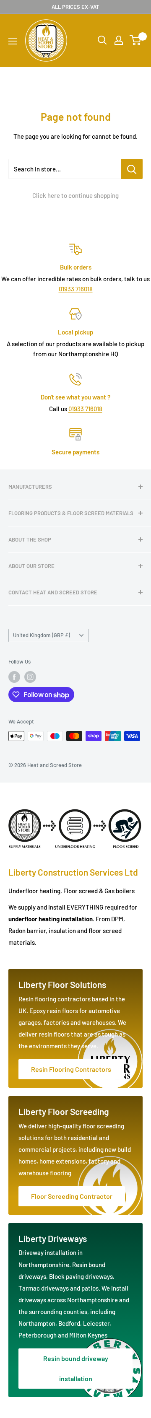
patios (90, 1288)
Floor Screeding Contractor (71, 1196)
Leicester (96, 1323)
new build (118, 1149)
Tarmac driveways (44, 1288)
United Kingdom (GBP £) (41, 635)
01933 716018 (76, 289)
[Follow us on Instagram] (30, 677)
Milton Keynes (88, 1335)
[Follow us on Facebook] (14, 677)
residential (83, 1137)
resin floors (55, 1034)
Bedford (69, 1323)
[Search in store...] (132, 169)
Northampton (36, 1323)
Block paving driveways (81, 1276)
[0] (135, 40)
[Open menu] (12, 41)
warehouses (98, 1022)
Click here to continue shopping (75, 195)
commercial (35, 1149)
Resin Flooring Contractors (71, 1069)
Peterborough (38, 1335)
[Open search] (102, 40)
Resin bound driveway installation (75, 1368)
